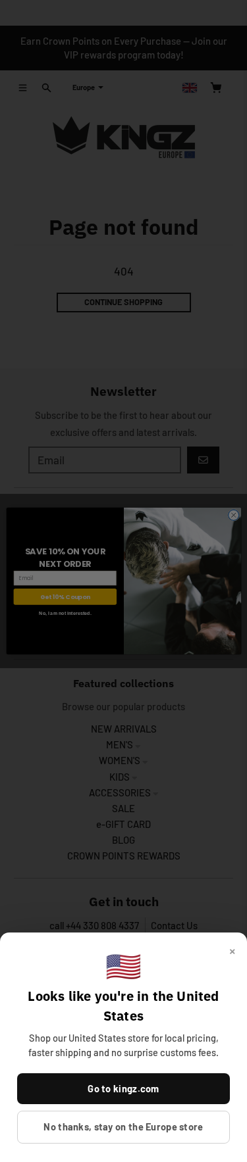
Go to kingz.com (123, 1088)
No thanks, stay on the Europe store (123, 1126)
